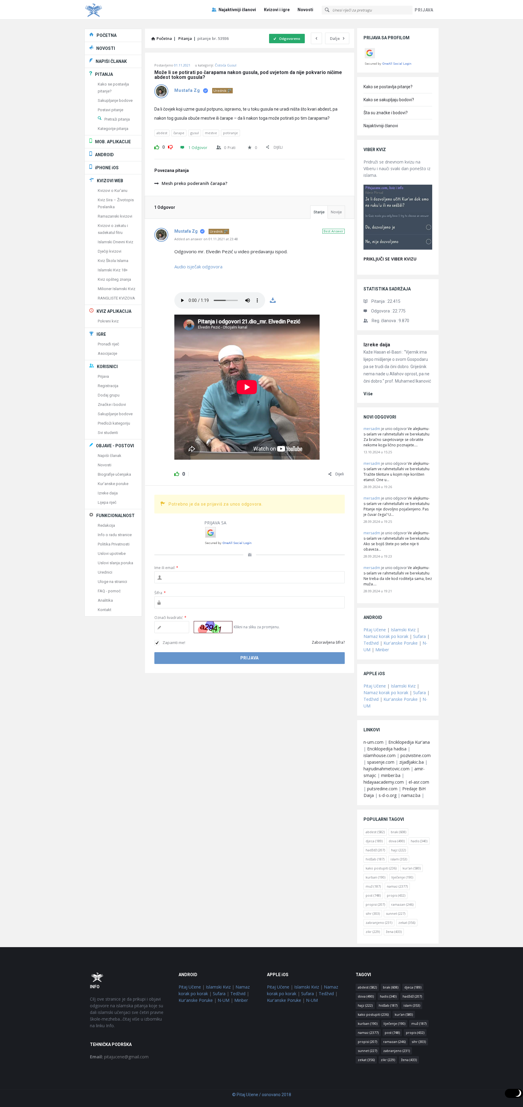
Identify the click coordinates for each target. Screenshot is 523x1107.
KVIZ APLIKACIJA (114, 311)
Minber (382, 649)
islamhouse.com (379, 755)
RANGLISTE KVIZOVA (116, 298)
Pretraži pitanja (117, 119)
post (373, 895)
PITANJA (104, 74)
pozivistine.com (415, 755)
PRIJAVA (424, 10)
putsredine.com (382, 788)
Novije (336, 212)
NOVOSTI (105, 48)
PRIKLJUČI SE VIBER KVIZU (389, 259)
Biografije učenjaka (114, 474)
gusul (194, 133)
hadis (419, 841)
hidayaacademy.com (383, 782)
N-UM (223, 1000)
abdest (161, 133)
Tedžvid (371, 643)
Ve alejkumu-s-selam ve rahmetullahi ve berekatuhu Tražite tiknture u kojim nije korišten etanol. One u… (396, 471)
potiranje (230, 133)
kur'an (412, 868)
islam (398, 859)
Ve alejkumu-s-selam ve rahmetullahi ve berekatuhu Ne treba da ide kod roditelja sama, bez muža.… (397, 576)
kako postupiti (381, 868)
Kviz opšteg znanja (114, 279)
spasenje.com (380, 762)
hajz (398, 850)
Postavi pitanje (110, 110)
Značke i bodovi (112, 404)
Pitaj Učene (374, 630)
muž (373, 886)
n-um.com (373, 742)
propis (396, 895)
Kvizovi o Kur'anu (112, 190)
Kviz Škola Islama (113, 260)
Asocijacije (107, 353)
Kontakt (104, 609)
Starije (319, 212)
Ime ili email (166, 567)
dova (397, 841)
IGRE (101, 334)
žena (394, 931)
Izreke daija (376, 345)
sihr (373, 913)
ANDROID (104, 154)
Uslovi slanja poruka (115, 563)
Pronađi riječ (108, 344)
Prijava (103, 376)
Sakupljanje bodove (115, 100)
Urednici (105, 572)
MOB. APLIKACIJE (113, 141)
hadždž (375, 850)
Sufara (419, 636)
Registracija (108, 386)
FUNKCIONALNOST (115, 515)
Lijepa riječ (107, 502)
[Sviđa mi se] (156, 146)
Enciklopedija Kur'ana (409, 742)
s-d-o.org (387, 795)
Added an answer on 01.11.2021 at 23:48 (206, 239)
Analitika (105, 600)
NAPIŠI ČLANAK (111, 61)
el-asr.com (419, 782)
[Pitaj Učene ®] (114, 10)
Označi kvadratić (170, 617)
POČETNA (107, 35)
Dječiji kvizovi (109, 251)
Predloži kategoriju (114, 423)
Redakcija (106, 525)
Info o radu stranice (115, 534)
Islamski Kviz (403, 630)
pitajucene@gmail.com (119, 1057)
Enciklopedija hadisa (386, 749)
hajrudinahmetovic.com (386, 769)
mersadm (371, 428)
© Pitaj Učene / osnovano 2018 (261, 1094)
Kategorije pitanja (113, 128)
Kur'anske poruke (113, 483)
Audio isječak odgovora (198, 267)
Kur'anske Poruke (400, 643)
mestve (211, 133)
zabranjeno (379, 922)
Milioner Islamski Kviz (116, 288)
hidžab (375, 859)
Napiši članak (109, 455)
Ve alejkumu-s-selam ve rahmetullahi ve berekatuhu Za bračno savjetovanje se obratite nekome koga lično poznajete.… (396, 437)
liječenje (402, 877)
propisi (375, 904)
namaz (397, 886)
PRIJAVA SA (215, 523)
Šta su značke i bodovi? (385, 112)
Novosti (305, 9)
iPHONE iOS (107, 167)
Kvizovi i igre (277, 9)
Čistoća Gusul (225, 65)
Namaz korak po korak (385, 636)
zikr (373, 931)
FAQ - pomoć (109, 591)
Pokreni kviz (108, 321)
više (368, 393)
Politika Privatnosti (114, 544)
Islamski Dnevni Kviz (115, 242)
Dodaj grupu (109, 395)
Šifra (160, 592)
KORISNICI (107, 366)
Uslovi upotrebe (112, 553)
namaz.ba (410, 795)
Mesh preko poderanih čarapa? (194, 183)
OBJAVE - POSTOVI (115, 445)
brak (398, 832)
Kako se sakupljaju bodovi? (388, 99)
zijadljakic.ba (411, 762)
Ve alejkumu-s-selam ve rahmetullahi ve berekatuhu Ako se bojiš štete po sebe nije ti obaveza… (396, 541)
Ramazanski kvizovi (115, 216)
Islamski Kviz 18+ (113, 270)
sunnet (395, 913)
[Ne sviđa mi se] (170, 146)
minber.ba (390, 775)
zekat (406, 922)
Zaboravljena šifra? (328, 642)
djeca (374, 841)
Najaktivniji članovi (237, 9)
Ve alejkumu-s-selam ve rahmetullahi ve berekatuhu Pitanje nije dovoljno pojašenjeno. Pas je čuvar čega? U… (396, 506)
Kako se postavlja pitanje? (388, 86)
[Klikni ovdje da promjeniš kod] (213, 627)
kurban (375, 877)
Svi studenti (108, 432)
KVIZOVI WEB (110, 180)
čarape (178, 133)
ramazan (402, 904)
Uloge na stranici (112, 581)
